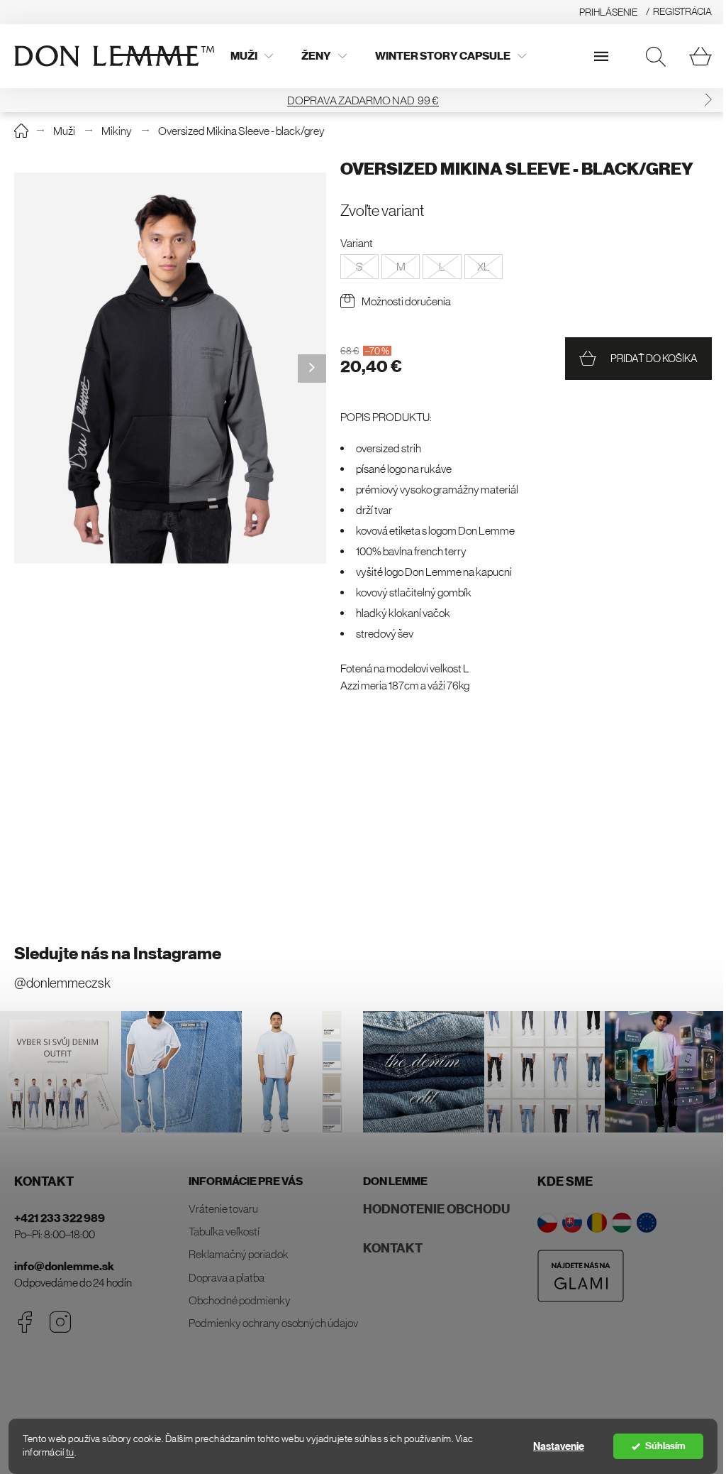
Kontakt (393, 1248)
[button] (708, 100)
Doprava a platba (226, 1277)
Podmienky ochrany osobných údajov (273, 1322)
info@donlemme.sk (64, 1266)
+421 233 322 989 (59, 1218)
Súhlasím (665, 1446)
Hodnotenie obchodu (436, 1209)
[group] (170, 368)
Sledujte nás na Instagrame (117, 953)
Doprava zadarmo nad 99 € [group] (363, 100)
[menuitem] (251, 56)
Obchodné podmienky (240, 1300)
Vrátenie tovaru (223, 1208)
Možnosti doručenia (406, 301)
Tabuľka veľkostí (224, 1231)
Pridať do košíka (654, 358)
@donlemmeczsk (62, 983)
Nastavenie (558, 1446)
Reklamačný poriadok (239, 1254)
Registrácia (682, 11)
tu (70, 1452)
